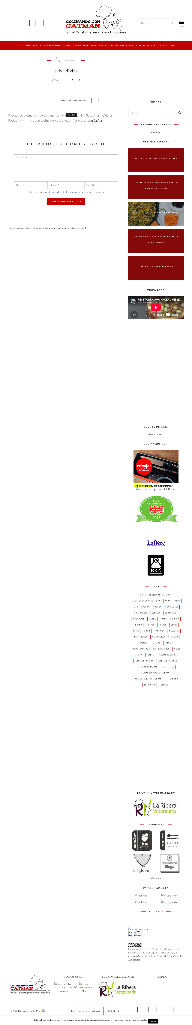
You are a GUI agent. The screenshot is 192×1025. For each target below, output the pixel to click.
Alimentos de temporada (60, 45)
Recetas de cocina (168, 655)
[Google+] (101, 100)
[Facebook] (89, 100)
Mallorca (159, 631)
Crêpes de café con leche (156, 266)
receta (138, 655)
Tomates (164, 685)
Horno (175, 619)
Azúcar (146, 607)
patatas (156, 643)
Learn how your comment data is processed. (65, 228)
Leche (174, 625)
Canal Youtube (116, 45)
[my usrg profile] (169, 902)
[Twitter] (95, 100)
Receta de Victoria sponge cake (156, 158)
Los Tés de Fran (98, 45)
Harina (152, 619)
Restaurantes (133, 45)
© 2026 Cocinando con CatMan (25, 1011)
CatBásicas (172, 607)
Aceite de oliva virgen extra (156, 595)
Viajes (146, 45)
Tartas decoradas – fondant (156, 673)
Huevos (150, 625)
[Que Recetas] (141, 902)
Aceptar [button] (153, 1021)
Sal (164, 667)
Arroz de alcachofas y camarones (156, 212)
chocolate (170, 613)
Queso (177, 649)
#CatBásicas (81, 45)
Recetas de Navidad (167, 661)
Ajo (136, 607)
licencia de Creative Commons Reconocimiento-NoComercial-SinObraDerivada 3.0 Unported (155, 956)
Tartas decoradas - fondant (148, 679)
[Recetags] (141, 896)
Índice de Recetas (35, 45)
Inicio (21, 45)
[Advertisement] (156, 75)
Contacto (168, 45)
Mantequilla (140, 637)
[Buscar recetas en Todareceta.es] (138, 929)
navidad (174, 637)
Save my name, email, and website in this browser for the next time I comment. (67, 192)
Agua (167, 601)
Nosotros (156, 45)
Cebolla (156, 613)
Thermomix (173, 679)
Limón (147, 631)
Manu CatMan (69, 60)
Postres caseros (140, 649)
